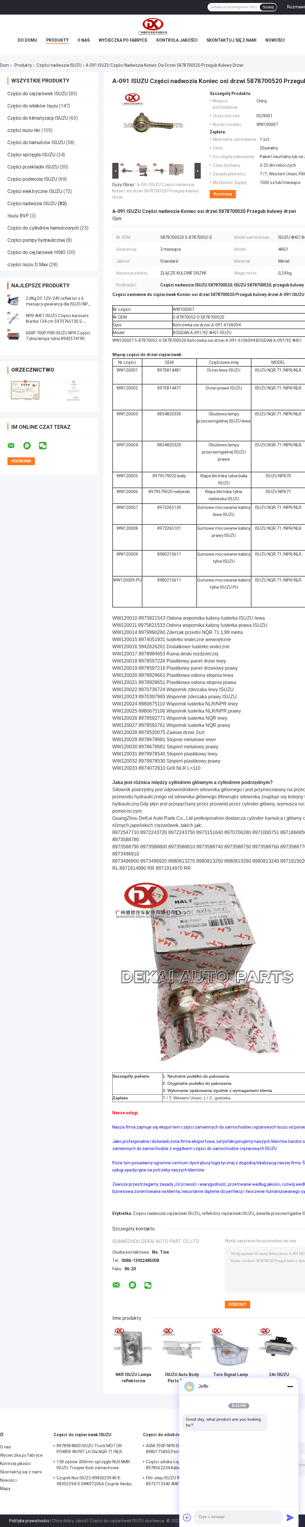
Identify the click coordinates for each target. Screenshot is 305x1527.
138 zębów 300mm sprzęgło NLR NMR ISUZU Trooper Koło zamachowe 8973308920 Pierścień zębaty (93, 1465)
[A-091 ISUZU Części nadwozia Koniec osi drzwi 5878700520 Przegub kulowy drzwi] (154, 126)
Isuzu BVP (18, 216)
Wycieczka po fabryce (123, 40)
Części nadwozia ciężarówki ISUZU (166, 1213)
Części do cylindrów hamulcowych (43, 228)
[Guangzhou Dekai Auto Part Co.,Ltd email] (14, 445)
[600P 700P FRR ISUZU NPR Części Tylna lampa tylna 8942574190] (13, 336)
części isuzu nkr (23, 130)
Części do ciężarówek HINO (36, 252)
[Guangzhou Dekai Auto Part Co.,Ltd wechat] (46, 445)
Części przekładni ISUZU (33, 167)
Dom (4, 65)
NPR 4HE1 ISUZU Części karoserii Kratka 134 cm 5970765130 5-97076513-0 (57, 321)
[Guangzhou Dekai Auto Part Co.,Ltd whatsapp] (30, 445)
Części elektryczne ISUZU (34, 191)
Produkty (57, 40)
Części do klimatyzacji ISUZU (37, 118)
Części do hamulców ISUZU (36, 142)
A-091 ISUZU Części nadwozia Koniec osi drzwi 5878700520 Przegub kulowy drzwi (155, 191)
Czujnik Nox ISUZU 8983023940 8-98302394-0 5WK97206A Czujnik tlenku (94, 1480)
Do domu (27, 40)
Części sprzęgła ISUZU (31, 155)
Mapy (5, 1488)
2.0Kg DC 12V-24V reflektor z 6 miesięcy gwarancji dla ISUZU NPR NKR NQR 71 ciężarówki (58, 304)
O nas (83, 40)
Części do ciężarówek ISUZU (37, 93)
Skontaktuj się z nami (231, 40)
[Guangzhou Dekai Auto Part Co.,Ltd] (152, 26)
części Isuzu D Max (27, 264)
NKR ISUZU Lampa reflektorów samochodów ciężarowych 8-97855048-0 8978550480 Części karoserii (133, 1377)
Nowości (275, 40)
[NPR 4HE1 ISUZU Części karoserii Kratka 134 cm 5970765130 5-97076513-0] (13, 318)
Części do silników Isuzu (32, 106)
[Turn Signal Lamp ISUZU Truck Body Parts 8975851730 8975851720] (230, 1348)
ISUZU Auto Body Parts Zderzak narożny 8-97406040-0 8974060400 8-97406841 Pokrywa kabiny (182, 1377)
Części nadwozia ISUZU (59, 65)
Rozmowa (223, 194)
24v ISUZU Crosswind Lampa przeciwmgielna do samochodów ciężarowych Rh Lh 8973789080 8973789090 (279, 1377)
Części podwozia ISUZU (32, 179)
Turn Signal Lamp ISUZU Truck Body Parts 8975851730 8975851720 (230, 1377)
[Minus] (290, 1386)
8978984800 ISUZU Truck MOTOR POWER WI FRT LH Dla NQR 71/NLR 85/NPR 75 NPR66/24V (89, 1449)
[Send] (290, 1517)
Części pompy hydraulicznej (36, 240)
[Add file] (187, 1517)
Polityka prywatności (29, 1520)
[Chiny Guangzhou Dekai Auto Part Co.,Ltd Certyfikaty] (24, 391)
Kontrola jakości (176, 40)
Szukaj (268, 7)
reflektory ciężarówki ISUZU (228, 1213)
